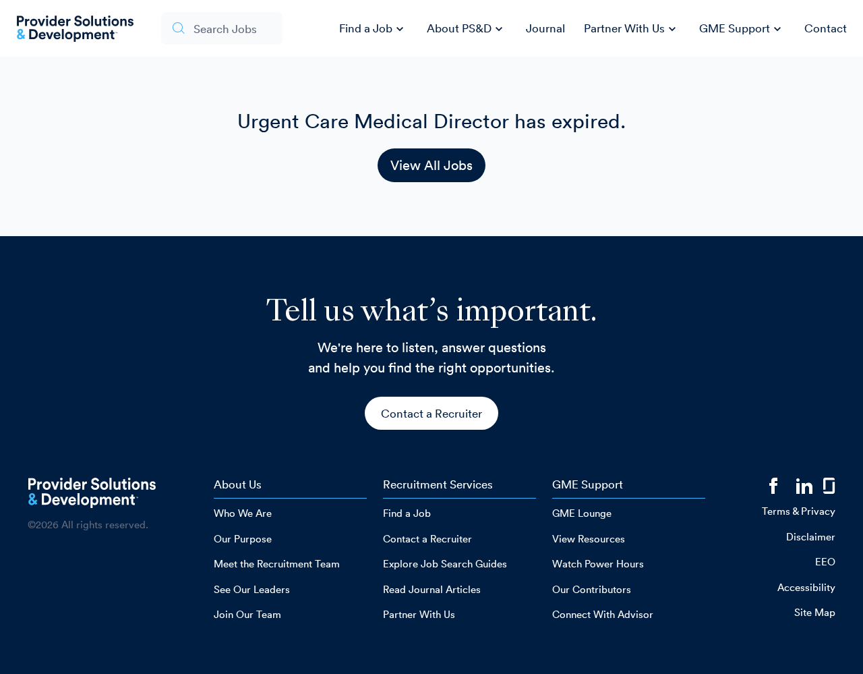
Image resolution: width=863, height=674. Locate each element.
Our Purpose (243, 538)
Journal (545, 28)
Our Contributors (591, 589)
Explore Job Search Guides (445, 563)
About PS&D (466, 29)
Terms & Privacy (798, 511)
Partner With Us (632, 29)
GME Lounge (582, 513)
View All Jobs (431, 165)
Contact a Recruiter (431, 413)
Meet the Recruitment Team (277, 563)
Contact (825, 28)
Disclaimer (810, 536)
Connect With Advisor (602, 614)
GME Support (742, 29)
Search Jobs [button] (225, 29)
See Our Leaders (252, 589)
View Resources (588, 538)
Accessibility (806, 587)
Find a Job (373, 29)
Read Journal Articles (432, 589)
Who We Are (243, 513)
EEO (825, 561)
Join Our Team (247, 614)
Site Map (814, 612)
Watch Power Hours (598, 563)
